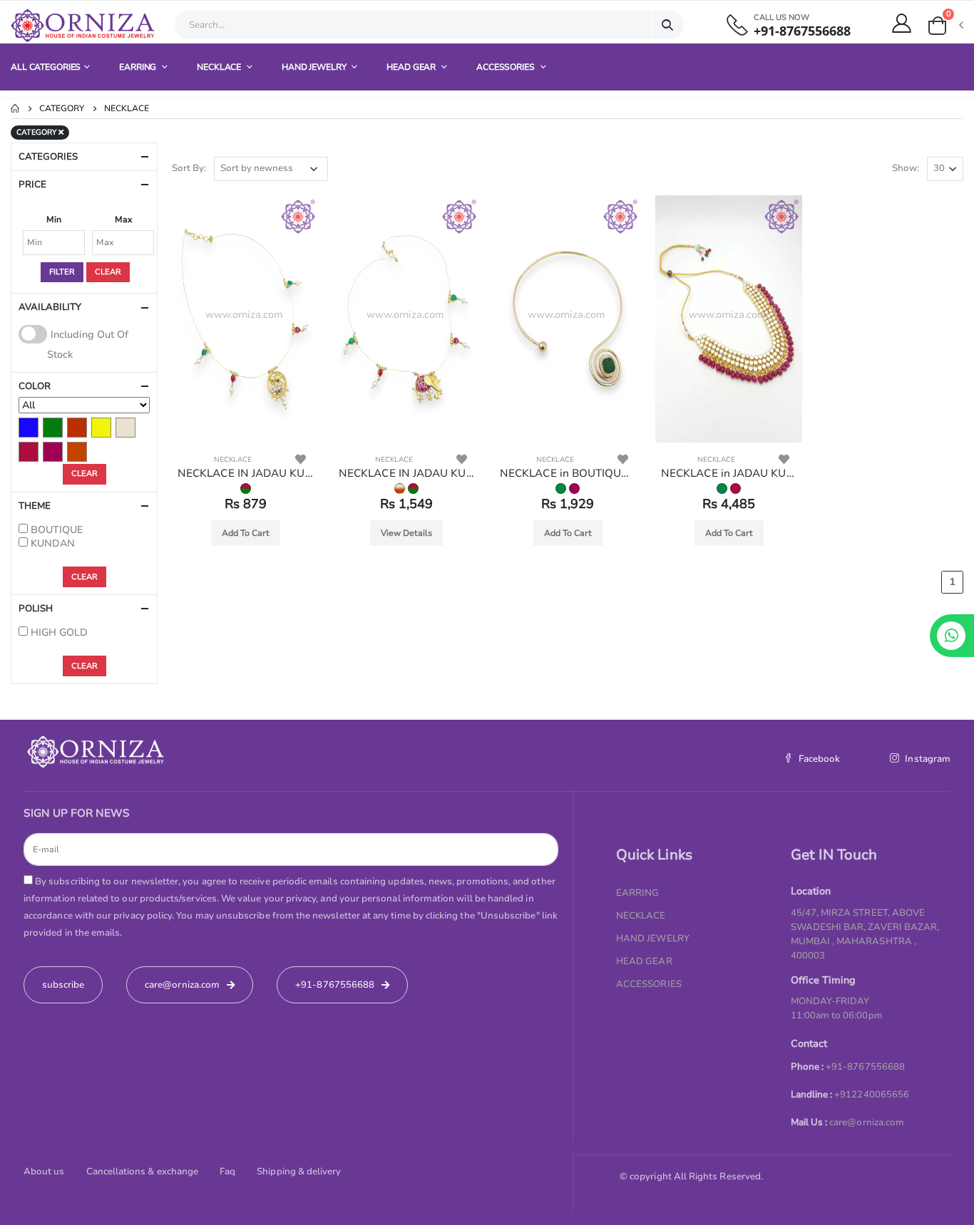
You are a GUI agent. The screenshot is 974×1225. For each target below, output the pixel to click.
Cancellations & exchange (142, 1171)
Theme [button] (35, 506)
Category (61, 108)
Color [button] (35, 386)
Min (53, 219)
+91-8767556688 (802, 31)
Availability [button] (50, 307)
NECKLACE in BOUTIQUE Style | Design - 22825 (567, 473)
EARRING (138, 67)
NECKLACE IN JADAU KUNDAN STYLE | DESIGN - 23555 (406, 473)
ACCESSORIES (506, 67)
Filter (62, 272)
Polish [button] (36, 608)
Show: (905, 168)
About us (44, 1171)
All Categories (46, 67)
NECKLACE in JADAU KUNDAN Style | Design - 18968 (728, 473)
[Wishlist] (300, 459)
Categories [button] (48, 156)
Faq (227, 1171)
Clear (108, 272)
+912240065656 (871, 1094)
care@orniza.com (866, 1122)
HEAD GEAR (412, 67)
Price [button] (32, 184)
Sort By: (189, 168)
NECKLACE (220, 67)
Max (123, 219)
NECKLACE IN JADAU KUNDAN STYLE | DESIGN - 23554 (245, 473)
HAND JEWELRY (315, 67)
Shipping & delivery (299, 1171)
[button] (944, 25)
